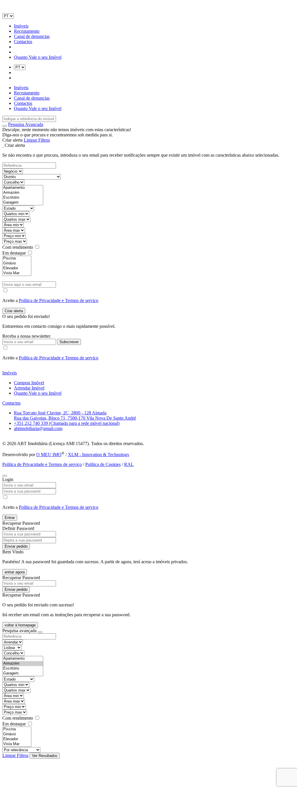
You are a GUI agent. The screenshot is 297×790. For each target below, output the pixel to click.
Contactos (23, 41)
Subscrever (69, 342)
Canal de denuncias (32, 36)
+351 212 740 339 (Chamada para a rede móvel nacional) (66, 423)
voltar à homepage (20, 625)
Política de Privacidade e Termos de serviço (58, 300)
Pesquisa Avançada (25, 124)
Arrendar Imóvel (29, 387)
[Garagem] (23, 202)
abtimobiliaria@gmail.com (38, 428)
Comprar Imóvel (29, 382)
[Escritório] (23, 197)
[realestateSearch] (4, 126)
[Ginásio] (17, 263)
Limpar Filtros (37, 140)
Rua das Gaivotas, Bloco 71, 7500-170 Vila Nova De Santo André (75, 418)
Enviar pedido (16, 546)
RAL (129, 464)
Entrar (10, 517)
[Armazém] (23, 192)
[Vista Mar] (17, 273)
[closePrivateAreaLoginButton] (4, 476)
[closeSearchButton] (40, 632)
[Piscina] (17, 258)
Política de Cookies (103, 464)
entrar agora (15, 572)
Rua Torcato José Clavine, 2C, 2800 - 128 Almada (60, 412)
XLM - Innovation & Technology (98, 454)
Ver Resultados (44, 756)
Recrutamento (26, 31)
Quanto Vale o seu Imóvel (37, 57)
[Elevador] (17, 268)
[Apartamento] (23, 187)
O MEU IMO (48, 454)
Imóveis (21, 25)
